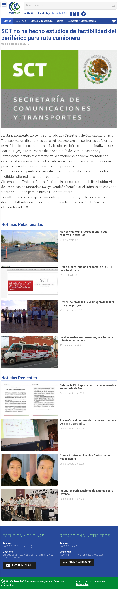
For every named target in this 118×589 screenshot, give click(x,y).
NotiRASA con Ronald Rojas (38, 13)
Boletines (21, 20)
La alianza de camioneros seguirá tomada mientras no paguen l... (86, 339)
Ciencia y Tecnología (42, 20)
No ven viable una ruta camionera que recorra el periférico (83, 233)
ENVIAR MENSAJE (22, 565)
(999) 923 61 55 (11, 546)
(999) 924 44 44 (68, 546)
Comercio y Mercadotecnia (82, 20)
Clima (60, 20)
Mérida (7, 20)
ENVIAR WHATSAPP (80, 562)
